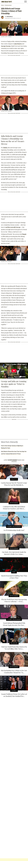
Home (2, 5)
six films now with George (13, 227)
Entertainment (8, 5)
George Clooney (6, 46)
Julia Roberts (18, 44)
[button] (26, 2)
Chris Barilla (9, 16)
